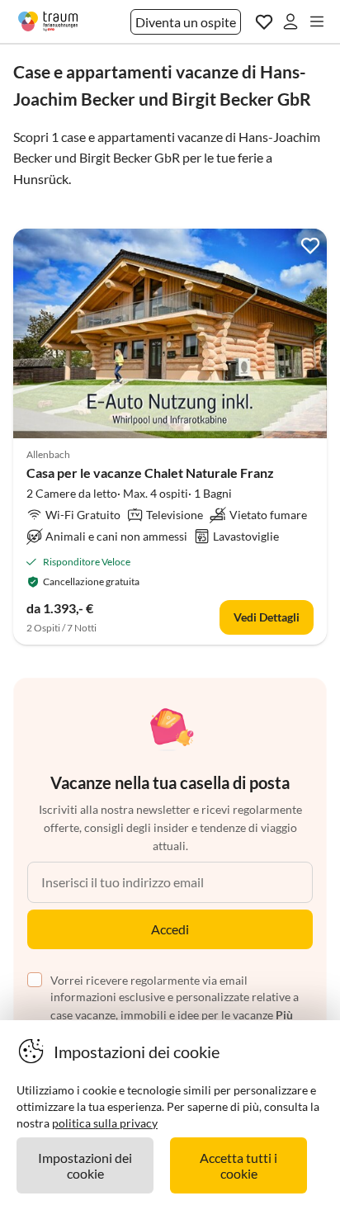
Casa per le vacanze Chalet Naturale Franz (150, 472)
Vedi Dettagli (267, 617)
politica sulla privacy (105, 1123)
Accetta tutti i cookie (238, 1165)
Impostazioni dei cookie (85, 1165)
